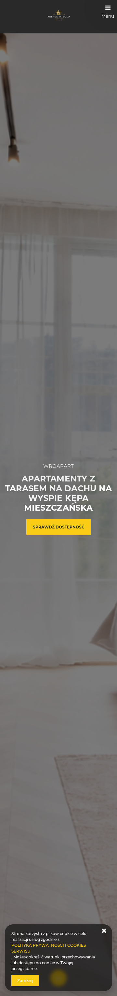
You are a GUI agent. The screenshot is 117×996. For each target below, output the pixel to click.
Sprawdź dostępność (58, 527)
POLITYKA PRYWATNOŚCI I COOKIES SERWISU (48, 948)
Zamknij (25, 980)
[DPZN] (58, 16)
